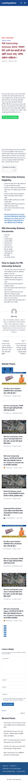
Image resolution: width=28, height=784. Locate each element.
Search (4, 710)
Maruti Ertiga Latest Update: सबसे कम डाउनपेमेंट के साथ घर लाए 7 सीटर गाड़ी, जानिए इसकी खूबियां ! (7, 347)
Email (4, 687)
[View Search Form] (21, 3)
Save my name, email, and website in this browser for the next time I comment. (14, 699)
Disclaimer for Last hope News (12, 768)
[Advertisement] (14, 22)
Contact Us (13, 766)
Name (4, 680)
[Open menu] (24, 3)
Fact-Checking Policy (9, 771)
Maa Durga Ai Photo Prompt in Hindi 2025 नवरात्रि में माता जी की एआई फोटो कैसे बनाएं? (14, 725)
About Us (5, 766)
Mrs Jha (5, 61)
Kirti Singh (9, 467)
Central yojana (10, 37)
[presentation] (14, 379)
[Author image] (4, 396)
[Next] (10, 369)
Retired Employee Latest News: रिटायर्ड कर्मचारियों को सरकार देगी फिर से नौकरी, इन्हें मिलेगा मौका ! (14, 493)
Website (4, 694)
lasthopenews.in (11, 518)
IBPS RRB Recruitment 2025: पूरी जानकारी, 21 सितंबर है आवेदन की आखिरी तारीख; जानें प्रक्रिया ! (13, 734)
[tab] (5, 626)
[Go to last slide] (4, 369)
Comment (5, 658)
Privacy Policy (21, 771)
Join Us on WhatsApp (11, 117)
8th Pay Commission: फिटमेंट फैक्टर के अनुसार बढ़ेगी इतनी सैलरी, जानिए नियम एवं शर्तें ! (13, 408)
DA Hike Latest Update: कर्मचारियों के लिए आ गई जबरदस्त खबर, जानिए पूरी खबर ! (13, 391)
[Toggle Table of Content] (13, 170)
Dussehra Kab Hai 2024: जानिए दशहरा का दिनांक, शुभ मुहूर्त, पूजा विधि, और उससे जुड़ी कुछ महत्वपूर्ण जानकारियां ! (20, 347)
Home (3, 37)
